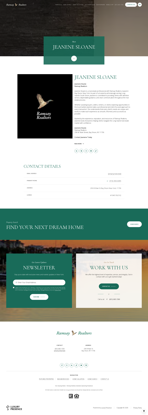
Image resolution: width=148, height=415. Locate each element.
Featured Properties (46, 379)
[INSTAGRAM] (86, 151)
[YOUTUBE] (91, 151)
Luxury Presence (106, 408)
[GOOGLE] (81, 151)
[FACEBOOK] (62, 365)
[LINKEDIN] (77, 151)
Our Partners (100, 4)
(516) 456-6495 (115, 181)
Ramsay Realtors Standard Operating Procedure (80, 386)
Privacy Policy (58, 290)
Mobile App (109, 4)
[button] (109, 286)
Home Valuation (78, 4)
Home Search (67, 4)
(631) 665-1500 (119, 4)
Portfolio (58, 4)
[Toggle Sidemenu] (140, 5)
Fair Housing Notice (60, 386)
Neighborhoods (90, 4)
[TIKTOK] (96, 151)
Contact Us (105, 379)
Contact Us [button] (131, 4)
